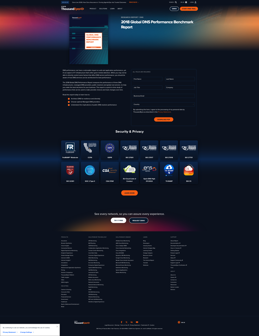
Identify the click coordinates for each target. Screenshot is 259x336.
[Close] (57, 326)
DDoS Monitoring (93, 258)
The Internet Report (148, 260)
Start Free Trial (189, 9)
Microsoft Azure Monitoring (123, 265)
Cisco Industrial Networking (123, 248)
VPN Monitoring (92, 294)
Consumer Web (65, 292)
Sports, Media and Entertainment (70, 304)
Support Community (176, 260)
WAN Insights (65, 282)
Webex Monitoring (121, 272)
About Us (173, 275)
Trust (172, 267)
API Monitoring (92, 240)
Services (173, 255)
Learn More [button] (129, 193)
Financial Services (66, 297)
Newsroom (174, 284)
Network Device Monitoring (95, 284)
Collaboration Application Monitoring (98, 248)
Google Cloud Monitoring (123, 258)
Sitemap (117, 325)
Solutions (103, 9)
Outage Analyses (148, 253)
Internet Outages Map (149, 248)
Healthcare (64, 301)
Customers (174, 282)
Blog (144, 240)
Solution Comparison (67, 272)
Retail (62, 306)
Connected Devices (66, 248)
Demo (174, 9)
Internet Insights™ (66, 260)
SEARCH (171, 2)
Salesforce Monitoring (122, 267)
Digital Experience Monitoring (69, 250)
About (120, 9)
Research (145, 258)
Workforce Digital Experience (96, 301)
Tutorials (145, 262)
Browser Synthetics (66, 243)
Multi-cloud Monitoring (94, 280)
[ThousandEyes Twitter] (126, 322)
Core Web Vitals (92, 253)
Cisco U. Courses (175, 248)
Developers (146, 243)
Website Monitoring (93, 297)
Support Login (175, 262)
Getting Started (175, 250)
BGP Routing (91, 243)
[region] (30, 330)
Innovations (64, 262)
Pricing (63, 270)
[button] (183, 2)
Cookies (152, 325)
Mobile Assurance (93, 277)
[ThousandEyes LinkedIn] (132, 322)
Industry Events (147, 245)
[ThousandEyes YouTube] (137, 322)
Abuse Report (174, 240)
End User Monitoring (94, 262)
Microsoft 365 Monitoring (123, 262)
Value (62, 280)
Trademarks (144, 325)
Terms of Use (124, 325)
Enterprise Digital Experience (96, 265)
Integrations (64, 265)
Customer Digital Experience (96, 255)
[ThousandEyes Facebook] (121, 322)
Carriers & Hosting (66, 289)
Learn (112, 9)
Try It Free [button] (118, 221)
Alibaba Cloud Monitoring (123, 240)
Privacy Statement (164, 112)
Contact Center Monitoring (95, 250)
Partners (173, 289)
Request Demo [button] (139, 221)
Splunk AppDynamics (121, 270)
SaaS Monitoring (92, 287)
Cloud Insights (65, 245)
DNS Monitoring (92, 260)
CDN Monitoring (92, 245)
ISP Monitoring (92, 275)
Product (93, 9)
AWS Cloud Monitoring (122, 243)
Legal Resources (109, 325)
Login (192, 2)
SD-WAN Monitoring (93, 292)
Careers (173, 277)
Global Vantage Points (67, 255)
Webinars (145, 265)
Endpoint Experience (67, 253)
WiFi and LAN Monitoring (95, 299)
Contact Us (174, 280)
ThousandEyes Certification (178, 265)
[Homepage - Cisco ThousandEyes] (74, 8)
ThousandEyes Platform (67, 275)
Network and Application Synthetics (71, 267)
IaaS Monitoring (92, 270)
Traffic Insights (65, 277)
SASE (89, 289)
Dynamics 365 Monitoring (123, 255)
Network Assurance (93, 282)
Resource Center (147, 255)
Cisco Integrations (121, 250)
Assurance (64, 240)
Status (172, 258)
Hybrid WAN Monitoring (94, 267)
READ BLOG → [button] (134, 2)
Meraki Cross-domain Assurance (125, 260)
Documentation (175, 243)
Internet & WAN (65, 258)
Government (64, 299)
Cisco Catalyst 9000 (121, 245)
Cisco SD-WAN (120, 253)
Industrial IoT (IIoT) (93, 272)
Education (64, 294)
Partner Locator (175, 287)
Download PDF (163, 120)
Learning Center (147, 250)
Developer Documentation (178, 245)
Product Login (175, 253)
